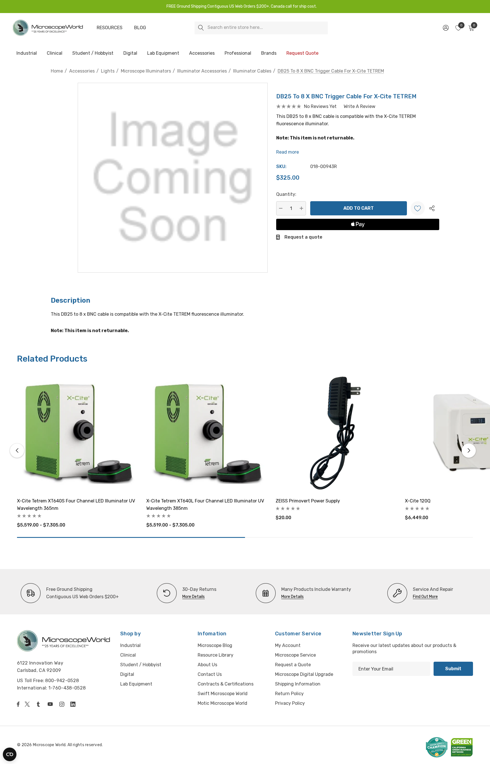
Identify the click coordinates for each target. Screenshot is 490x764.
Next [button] (469, 450)
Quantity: (286, 194)
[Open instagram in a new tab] (62, 704)
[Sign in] (445, 27)
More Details (193, 596)
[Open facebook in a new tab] (18, 704)
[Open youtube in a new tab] (51, 704)
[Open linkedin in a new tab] (74, 704)
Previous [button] (17, 450)
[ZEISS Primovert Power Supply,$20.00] (336, 432)
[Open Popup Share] (432, 208)
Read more (287, 152)
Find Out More (425, 596)
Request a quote (303, 237)
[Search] (201, 28)
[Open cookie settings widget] (9, 754)
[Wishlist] (418, 208)
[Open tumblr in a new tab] (39, 704)
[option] (69, 593)
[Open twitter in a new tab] (28, 704)
